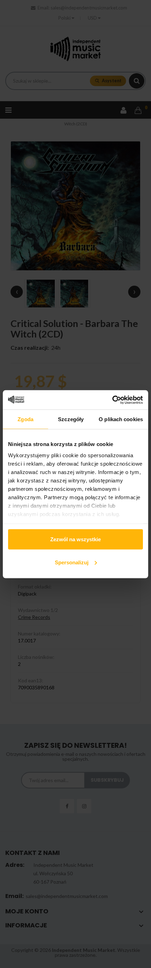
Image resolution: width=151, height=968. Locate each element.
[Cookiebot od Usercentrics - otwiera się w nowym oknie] (112, 399)
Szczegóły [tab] (71, 419)
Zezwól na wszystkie (75, 539)
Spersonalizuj (71, 562)
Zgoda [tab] (25, 419)
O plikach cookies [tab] (121, 419)
